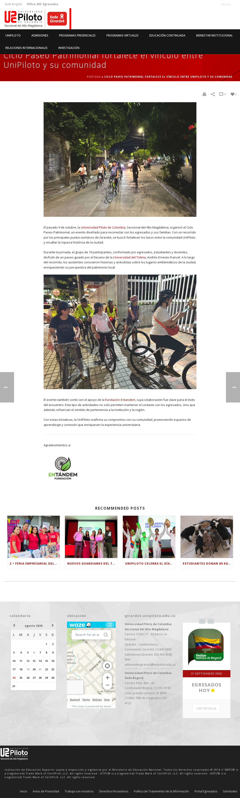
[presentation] (202, 621)
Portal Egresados (206, 791)
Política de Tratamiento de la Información (161, 791)
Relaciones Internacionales (26, 48)
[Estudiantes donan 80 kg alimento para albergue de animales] (206, 537)
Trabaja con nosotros (79, 791)
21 (40, 669)
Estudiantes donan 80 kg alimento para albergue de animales (208, 564)
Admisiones (39, 35)
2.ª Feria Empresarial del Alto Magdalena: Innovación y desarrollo (35, 564)
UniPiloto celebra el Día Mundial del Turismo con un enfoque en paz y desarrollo (150, 564)
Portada (94, 76)
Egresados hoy (206, 687)
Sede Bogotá (13, 4)
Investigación (68, 48)
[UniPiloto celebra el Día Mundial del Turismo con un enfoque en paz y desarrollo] (149, 537)
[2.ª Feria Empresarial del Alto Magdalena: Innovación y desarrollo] (33, 537)
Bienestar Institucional (214, 35)
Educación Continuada (167, 35)
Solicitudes (230, 791)
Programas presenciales (77, 35)
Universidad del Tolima (129, 257)
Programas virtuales (122, 35)
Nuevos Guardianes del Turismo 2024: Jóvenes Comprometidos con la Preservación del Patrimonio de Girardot (92, 564)
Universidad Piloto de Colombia (103, 227)
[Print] (204, 94)
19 (27, 669)
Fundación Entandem (120, 400)
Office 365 (34, 4)
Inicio (23, 791)
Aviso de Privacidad (46, 791)
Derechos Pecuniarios (113, 791)
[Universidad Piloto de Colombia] (35, 18)
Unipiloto (13, 35)
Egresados (50, 4)
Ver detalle (206, 708)
